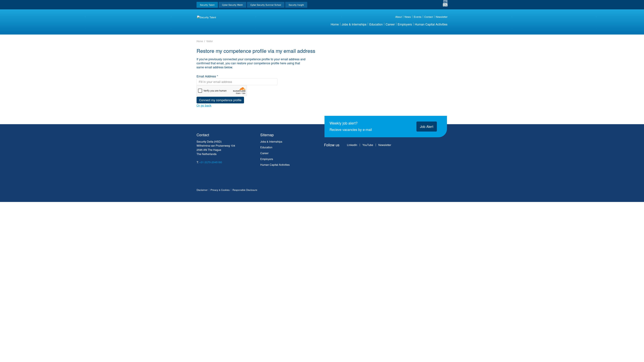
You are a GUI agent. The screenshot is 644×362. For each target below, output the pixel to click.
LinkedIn (352, 145)
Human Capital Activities (431, 24)
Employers (405, 24)
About (398, 16)
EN (445, 4)
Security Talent (207, 4)
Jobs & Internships (354, 24)
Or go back (204, 105)
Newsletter (441, 16)
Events (417, 16)
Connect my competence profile (220, 100)
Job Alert (426, 126)
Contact (428, 16)
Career (390, 24)
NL (445, 1)
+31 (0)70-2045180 (210, 162)
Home (335, 24)
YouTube (367, 145)
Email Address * (207, 76)
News (408, 16)
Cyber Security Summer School (265, 4)
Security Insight (296, 4)
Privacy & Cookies (220, 190)
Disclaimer (202, 190)
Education (376, 24)
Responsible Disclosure (244, 190)
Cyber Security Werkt (232, 4)
